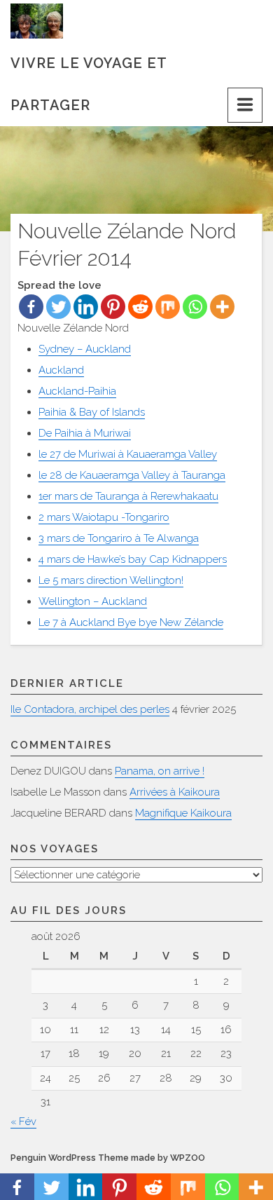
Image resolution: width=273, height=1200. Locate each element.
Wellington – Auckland (92, 601)
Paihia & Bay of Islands (91, 412)
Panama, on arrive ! (159, 771)
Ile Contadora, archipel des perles (89, 709)
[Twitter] (58, 306)
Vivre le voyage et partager (88, 69)
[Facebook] (31, 306)
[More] (222, 306)
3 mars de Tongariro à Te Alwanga (118, 538)
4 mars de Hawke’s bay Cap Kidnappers (132, 559)
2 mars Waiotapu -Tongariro (103, 517)
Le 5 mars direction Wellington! (110, 580)
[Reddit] (140, 306)
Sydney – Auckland (84, 349)
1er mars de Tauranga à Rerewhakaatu (128, 496)
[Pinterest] (113, 306)
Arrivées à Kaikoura (175, 792)
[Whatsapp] (195, 306)
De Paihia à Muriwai (84, 433)
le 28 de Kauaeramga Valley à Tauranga (131, 475)
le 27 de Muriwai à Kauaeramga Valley (127, 454)
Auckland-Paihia (77, 391)
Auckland (61, 370)
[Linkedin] (86, 306)
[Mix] (167, 306)
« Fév (23, 1121)
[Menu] (244, 105)
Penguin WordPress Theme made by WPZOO (107, 1157)
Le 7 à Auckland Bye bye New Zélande (130, 622)
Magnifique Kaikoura (183, 813)
